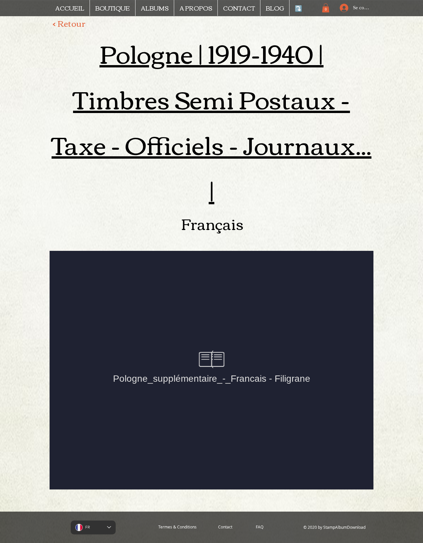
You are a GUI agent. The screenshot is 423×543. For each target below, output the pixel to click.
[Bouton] (346, 242)
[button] (325, 7)
